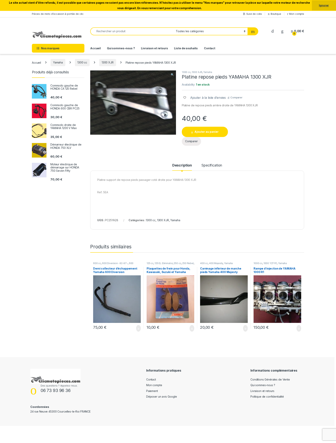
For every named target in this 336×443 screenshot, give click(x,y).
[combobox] (132, 31)
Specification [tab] (211, 165)
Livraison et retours (154, 48)
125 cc (150, 263)
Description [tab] (182, 165)
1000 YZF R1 (270, 263)
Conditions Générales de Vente (270, 379)
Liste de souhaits (186, 48)
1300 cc (82, 62)
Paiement (152, 391)
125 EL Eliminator (164, 263)
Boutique (276, 13)
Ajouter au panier (206, 131)
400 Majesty (216, 263)
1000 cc (258, 263)
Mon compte (296, 13)
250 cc (177, 263)
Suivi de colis (254, 13)
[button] (172, 74)
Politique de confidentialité (267, 396)
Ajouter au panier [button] (136, 328)
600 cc (97, 263)
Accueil (95, 48)
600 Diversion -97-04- (113, 264)
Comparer (236, 97)
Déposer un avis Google (161, 396)
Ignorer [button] (324, 5)
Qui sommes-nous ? (121, 48)
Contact (209, 48)
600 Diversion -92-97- (115, 263)
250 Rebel (188, 263)
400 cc (204, 263)
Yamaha (58, 62)
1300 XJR (108, 62)
